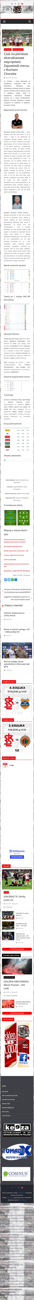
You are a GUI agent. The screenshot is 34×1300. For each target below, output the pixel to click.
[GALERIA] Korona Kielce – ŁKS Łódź (21, 924)
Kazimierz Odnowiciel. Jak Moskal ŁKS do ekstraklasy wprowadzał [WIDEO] (17, 590)
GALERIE (6, 892)
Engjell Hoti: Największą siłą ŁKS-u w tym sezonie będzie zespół (17, 598)
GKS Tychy (5, 1111)
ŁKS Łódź (5, 1091)
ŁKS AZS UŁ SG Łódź (8, 1099)
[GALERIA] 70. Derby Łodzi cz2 (14, 898)
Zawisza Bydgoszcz (8, 1107)
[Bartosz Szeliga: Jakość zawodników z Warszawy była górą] (17, 644)
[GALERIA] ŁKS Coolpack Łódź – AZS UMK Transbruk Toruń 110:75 (23, 937)
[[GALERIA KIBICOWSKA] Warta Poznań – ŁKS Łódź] (17, 966)
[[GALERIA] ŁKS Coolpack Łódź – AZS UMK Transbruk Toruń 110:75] (8, 938)
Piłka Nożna (8, 49)
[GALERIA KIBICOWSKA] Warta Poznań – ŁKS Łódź (16, 985)
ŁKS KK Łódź (6, 1103)
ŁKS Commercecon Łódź (9, 1095)
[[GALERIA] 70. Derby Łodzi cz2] (17, 879)
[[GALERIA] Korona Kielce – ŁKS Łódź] (8, 926)
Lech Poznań (6, 1115)
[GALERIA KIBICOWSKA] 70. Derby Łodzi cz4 (23, 1003)
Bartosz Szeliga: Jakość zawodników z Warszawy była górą (17, 664)
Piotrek (15, 78)
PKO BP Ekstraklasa (18, 49)
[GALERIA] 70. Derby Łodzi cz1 (22, 914)
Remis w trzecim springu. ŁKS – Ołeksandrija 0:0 (17, 630)
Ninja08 (16, 904)
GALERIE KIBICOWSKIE (9, 977)
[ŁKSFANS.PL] (16, 7)
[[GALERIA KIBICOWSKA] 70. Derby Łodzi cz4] (8, 1004)
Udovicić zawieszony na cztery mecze (14, 614)
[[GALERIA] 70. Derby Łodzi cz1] (8, 915)
